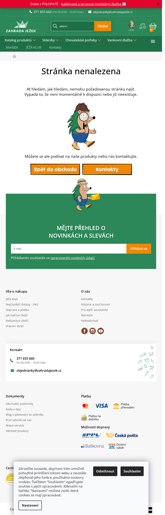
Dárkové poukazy (17, 431)
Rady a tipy (13, 409)
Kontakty (55, 47)
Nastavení (30, 505)
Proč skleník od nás (19, 420)
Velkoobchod (89, 321)
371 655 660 (25, 358)
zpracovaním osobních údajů (73, 258)
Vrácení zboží (15, 326)
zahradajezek (92, 332)
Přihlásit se (138, 248)
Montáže (12, 47)
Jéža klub (12, 299)
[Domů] (15, 56)
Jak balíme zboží (17, 315)
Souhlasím (132, 471)
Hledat (103, 26)
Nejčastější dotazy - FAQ (22, 304)
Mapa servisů (15, 425)
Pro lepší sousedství (94, 310)
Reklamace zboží (17, 321)
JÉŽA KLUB (33, 47)
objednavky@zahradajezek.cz (39, 370)
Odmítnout (105, 471)
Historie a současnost (95, 304)
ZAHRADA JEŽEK (84, 332)
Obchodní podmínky (19, 404)
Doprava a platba (17, 310)
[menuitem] (20, 39)
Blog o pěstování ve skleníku (25, 414)
